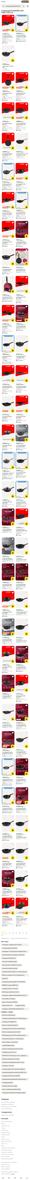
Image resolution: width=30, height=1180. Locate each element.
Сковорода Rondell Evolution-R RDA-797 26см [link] (7, 919)
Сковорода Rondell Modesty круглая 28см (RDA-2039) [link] (8, 809)
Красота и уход (5, 1139)
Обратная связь (5, 1164)
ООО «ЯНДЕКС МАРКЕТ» (11, 1172)
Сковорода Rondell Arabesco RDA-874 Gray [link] (21, 326)
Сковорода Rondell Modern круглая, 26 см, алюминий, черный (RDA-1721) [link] (8, 297)
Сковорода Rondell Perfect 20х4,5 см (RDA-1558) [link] (21, 213)
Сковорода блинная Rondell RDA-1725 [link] (7, 154)
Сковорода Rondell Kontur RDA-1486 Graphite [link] (21, 446)
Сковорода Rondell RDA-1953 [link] (7, 326)
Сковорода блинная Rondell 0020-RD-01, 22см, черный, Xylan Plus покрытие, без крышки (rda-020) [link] (7, 753)
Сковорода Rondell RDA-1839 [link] (7, 242)
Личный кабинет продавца (8, 1102)
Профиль (27, 1178)
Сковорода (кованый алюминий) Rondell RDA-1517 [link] (21, 387)
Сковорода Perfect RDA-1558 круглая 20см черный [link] (21, 270)
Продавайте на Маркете (7, 1104)
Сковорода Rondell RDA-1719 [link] (7, 94)
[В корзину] (13, 30)
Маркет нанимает (5, 1166)
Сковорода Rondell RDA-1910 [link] (21, 696)
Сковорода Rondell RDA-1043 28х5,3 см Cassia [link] (7, 387)
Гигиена (3, 1128)
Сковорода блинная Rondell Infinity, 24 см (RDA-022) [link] (7, 780)
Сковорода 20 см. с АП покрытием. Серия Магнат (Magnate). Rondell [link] (22, 154)
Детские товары (5, 1156)
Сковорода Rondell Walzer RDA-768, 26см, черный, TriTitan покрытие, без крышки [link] (22, 809)
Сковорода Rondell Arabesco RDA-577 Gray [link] (7, 892)
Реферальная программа (7, 1115)
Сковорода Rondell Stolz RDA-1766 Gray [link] (7, 836)
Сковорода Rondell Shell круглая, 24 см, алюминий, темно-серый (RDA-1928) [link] (21, 502)
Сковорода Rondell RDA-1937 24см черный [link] (21, 94)
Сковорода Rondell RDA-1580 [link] (7, 502)
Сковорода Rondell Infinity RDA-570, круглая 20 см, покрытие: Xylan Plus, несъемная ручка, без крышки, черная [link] (7, 530)
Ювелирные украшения (7, 1158)
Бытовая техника (5, 1126)
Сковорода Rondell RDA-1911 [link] (7, 446)
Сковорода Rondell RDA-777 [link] (7, 124)
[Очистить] (24, 6)
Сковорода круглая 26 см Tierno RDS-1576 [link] (21, 612)
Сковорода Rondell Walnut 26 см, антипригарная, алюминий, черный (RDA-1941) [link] (21, 473)
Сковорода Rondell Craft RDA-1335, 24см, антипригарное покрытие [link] (21, 752)
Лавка (9, 1178)
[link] (15, 944)
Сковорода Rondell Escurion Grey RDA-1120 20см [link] (7, 213)
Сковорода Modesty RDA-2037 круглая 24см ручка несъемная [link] (22, 892)
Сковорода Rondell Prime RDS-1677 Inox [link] (21, 667)
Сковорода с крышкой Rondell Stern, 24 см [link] (8, 473)
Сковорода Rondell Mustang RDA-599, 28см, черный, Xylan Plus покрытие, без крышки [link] (7, 640)
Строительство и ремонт (7, 1154)
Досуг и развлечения (6, 1121)
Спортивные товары (6, 1150)
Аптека (3, 1136)
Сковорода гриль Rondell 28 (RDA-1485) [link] (21, 530)
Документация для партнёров (8, 1106)
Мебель (3, 1123)
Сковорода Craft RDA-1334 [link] (8, 67)
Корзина (21, 1178)
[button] (28, 6)
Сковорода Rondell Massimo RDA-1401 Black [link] (21, 585)
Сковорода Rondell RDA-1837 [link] (21, 417)
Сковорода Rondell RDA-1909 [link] (7, 612)
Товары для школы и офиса (8, 1147)
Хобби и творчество (6, 1141)
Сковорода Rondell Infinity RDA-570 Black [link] (21, 242)
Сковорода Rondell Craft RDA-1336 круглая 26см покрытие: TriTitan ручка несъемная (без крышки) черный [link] (21, 357)
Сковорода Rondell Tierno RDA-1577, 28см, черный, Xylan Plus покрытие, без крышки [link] (22, 725)
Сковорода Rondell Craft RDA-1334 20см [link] (7, 36)
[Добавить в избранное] (13, 17)
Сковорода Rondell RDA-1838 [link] (21, 297)
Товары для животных (6, 1152)
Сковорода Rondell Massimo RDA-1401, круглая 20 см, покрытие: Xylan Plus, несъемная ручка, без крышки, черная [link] (7, 585)
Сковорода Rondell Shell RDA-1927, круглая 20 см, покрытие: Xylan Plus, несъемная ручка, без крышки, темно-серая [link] (7, 696)
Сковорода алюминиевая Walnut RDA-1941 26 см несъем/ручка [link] (21, 640)
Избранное (15, 1178)
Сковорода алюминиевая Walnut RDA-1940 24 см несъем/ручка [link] (21, 559)
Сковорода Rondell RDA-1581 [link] (7, 667)
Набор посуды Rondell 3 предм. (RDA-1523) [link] (21, 919)
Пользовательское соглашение (9, 1162)
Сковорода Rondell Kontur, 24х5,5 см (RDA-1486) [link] (7, 184)
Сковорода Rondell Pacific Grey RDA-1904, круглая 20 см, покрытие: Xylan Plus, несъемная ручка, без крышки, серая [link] (8, 559)
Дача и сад (4, 1143)
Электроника (4, 1130)
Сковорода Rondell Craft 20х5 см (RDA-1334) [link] (21, 36)
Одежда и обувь (5, 1132)
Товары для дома (5, 1134)
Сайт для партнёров (6, 1108)
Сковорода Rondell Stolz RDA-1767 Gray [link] (21, 780)
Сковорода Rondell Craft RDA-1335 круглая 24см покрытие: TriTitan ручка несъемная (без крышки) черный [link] (8, 270)
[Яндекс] (13, 1174)
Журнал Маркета (5, 1169)
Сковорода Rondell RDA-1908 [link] (21, 184)
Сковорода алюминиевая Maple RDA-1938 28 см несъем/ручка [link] (21, 836)
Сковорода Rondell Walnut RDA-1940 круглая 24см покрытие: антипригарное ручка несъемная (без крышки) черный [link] (21, 864)
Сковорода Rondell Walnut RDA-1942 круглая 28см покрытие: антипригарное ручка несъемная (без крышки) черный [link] (7, 864)
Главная (3, 1178)
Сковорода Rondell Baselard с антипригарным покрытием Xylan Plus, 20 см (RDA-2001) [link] (7, 357)
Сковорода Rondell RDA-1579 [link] (7, 417)
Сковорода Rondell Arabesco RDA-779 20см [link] (21, 124)
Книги (2, 1145)
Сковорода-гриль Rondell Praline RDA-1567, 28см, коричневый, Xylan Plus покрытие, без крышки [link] (7, 725)
